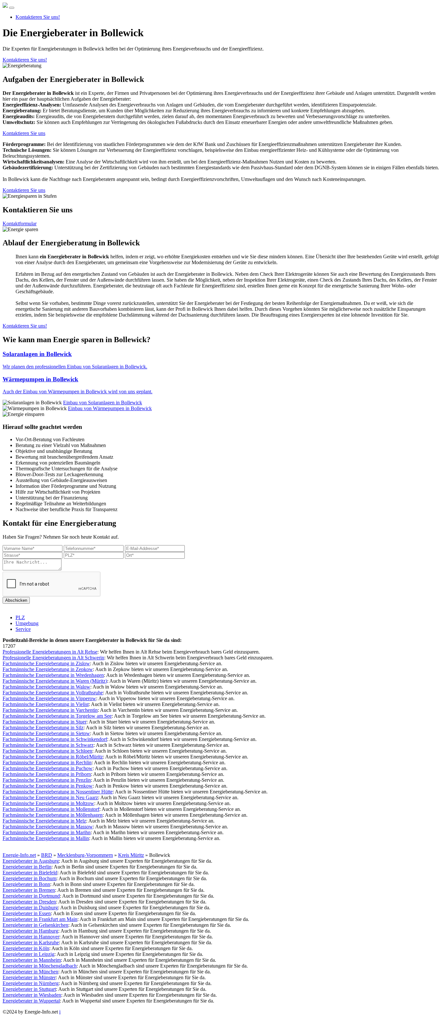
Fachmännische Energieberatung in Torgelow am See (57, 716)
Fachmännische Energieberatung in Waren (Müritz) (55, 681)
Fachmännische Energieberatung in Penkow (48, 786)
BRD (46, 855)
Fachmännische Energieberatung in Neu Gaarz (50, 797)
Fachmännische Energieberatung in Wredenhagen (53, 675)
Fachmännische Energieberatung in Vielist (46, 704)
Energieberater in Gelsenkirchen (35, 925)
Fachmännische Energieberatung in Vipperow (49, 698)
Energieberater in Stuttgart (29, 989)
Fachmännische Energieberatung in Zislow (46, 663)
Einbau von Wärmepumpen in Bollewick (110, 408)
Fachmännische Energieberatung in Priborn (47, 774)
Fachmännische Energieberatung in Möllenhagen (53, 815)
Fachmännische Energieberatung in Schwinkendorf (55, 739)
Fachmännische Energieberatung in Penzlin (47, 780)
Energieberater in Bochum (29, 878)
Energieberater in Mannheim (32, 960)
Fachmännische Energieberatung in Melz (44, 821)
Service (23, 629)
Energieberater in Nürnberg (31, 983)
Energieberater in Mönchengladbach (40, 966)
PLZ (20, 617)
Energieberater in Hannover (31, 936)
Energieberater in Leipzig (28, 954)
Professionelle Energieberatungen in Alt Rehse (50, 652)
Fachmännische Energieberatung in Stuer (44, 721)
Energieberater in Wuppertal (31, 1000)
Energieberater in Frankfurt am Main (40, 919)
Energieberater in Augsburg (31, 861)
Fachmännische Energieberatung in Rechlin (47, 762)
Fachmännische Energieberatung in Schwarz (48, 745)
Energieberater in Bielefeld (30, 872)
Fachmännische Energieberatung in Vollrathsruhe (53, 692)
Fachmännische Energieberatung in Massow (48, 826)
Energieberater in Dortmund (31, 896)
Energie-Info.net (19, 855)
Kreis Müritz (131, 855)
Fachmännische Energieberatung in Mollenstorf (51, 809)
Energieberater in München (30, 971)
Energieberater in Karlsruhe (31, 942)
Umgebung (27, 623)
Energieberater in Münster (29, 977)
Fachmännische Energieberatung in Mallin (46, 838)
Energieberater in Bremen (29, 890)
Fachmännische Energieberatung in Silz (43, 727)
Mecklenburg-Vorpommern (85, 855)
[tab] (221, 360)
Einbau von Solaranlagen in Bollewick (102, 402)
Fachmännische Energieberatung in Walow (46, 686)
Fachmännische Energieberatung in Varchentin (50, 710)
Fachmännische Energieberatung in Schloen (47, 751)
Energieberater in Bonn (26, 884)
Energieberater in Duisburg (30, 907)
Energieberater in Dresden (29, 901)
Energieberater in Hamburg (30, 931)
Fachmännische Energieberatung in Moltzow (48, 803)
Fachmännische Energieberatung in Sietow (46, 733)
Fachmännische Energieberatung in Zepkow (48, 669)
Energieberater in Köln (26, 948)
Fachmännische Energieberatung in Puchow (48, 768)
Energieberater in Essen (27, 913)
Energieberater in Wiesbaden (32, 995)
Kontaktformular (20, 223)
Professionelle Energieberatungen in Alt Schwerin (53, 657)
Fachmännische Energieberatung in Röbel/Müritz (53, 756)
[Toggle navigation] (11, 8)
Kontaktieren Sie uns (24, 133)
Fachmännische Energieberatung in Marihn (47, 832)
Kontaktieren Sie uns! (38, 17)
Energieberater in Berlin (27, 866)
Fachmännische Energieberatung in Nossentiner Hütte (58, 791)
